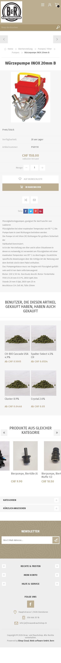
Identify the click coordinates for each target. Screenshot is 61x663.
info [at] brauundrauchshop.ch (33, 623)
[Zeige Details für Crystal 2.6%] (43, 383)
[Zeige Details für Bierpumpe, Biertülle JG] (15, 456)
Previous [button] (4, 432)
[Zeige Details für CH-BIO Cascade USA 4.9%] (17, 338)
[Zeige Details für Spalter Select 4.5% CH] (43, 338)
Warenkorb (56, 4)
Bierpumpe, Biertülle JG (14, 473)
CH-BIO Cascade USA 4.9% (16, 355)
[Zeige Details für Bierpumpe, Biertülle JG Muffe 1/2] (45, 456)
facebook (25, 211)
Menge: (19, 167)
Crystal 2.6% (38, 398)
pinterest (35, 211)
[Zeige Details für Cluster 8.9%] (17, 383)
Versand (35, 159)
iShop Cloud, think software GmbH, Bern (36, 640)
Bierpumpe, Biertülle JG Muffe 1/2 (44, 475)
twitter (30, 211)
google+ (40, 211)
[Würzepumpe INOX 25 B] (57, 39)
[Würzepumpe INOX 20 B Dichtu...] (4, 39)
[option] (15, 463)
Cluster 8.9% (12, 398)
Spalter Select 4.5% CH (42, 355)
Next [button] (57, 432)
